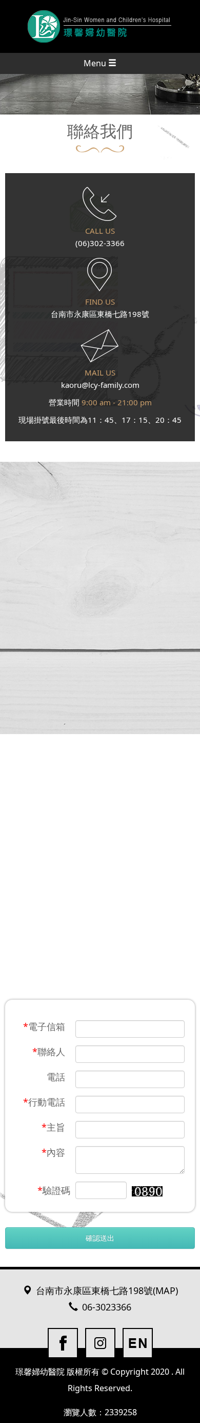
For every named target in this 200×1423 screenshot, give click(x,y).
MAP (165, 1291)
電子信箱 (44, 1026)
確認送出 (100, 1238)
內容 (53, 1152)
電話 (56, 1077)
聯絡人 (48, 1051)
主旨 (53, 1127)
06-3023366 (106, 1307)
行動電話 (44, 1102)
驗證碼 (53, 1190)
